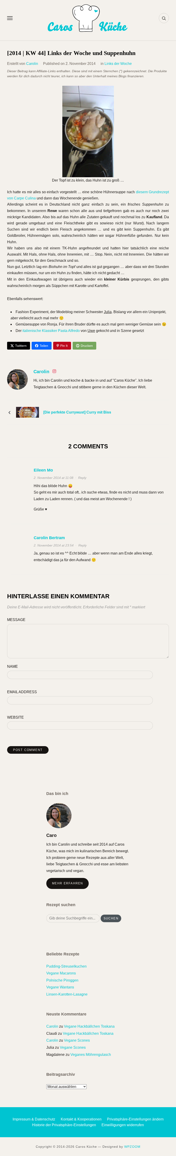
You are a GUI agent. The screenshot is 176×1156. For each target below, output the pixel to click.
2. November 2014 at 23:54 (54, 545)
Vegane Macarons (61, 973)
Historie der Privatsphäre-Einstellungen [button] (64, 1125)
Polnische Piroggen (62, 980)
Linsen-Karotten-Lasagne (67, 994)
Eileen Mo (43, 470)
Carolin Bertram (49, 537)
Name (12, 666)
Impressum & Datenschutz (34, 1119)
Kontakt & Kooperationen (81, 1119)
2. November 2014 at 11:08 (53, 478)
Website (15, 717)
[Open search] (164, 18)
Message (16, 620)
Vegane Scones (77, 1040)
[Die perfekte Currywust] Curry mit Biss (77, 412)
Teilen (44, 346)
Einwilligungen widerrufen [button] (123, 1125)
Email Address (22, 692)
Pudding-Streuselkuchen (66, 966)
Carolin (32, 64)
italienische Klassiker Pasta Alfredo (51, 331)
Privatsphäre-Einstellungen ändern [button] (135, 1119)
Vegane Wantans (60, 987)
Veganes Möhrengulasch (90, 1055)
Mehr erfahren (67, 883)
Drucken (87, 346)
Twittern (21, 346)
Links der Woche (118, 64)
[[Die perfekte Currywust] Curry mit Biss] (27, 412)
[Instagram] (54, 372)
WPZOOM (132, 1146)
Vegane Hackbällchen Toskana (89, 1026)
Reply (82, 478)
